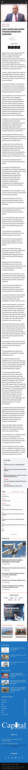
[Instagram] (9, 757)
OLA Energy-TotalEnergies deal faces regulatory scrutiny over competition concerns (13, 586)
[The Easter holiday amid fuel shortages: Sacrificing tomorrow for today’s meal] (5, 675)
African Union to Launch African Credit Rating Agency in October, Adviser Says (13, 514)
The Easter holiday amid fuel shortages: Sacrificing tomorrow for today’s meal (17, 675)
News (8, 24)
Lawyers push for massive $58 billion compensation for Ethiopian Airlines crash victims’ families (18, 689)
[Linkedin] (12, 757)
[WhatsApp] (18, 47)
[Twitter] (12, 47)
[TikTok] (19, 757)
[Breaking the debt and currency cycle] (5, 657)
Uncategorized (7, 484)
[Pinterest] (15, 47)
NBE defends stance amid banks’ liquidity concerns (13, 580)
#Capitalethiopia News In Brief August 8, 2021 (13, 486)
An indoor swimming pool (6, 505)
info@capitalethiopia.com (12, 743)
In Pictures (4, 494)
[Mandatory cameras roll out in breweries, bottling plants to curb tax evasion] (14, 549)
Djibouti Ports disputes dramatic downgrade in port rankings (7, 637)
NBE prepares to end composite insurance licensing (14, 568)
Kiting (3, 530)
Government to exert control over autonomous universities (21, 637)
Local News (6, 479)
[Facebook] (9, 47)
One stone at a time (5, 496)
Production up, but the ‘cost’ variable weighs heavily (14, 464)
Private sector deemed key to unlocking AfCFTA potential (15, 481)
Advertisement (16, 491)
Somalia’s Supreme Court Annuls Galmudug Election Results (12, 509)
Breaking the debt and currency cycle (18, 655)
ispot (5, 462)
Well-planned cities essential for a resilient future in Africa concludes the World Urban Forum (15, 476)
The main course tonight (6, 500)
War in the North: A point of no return (18, 662)
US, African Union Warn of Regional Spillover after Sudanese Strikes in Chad (14, 525)
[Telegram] (15, 757)
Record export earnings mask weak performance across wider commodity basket (13, 574)
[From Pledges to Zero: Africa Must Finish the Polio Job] (5, 650)
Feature (4, 24)
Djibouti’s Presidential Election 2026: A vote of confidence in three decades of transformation (18, 682)
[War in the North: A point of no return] (5, 664)
